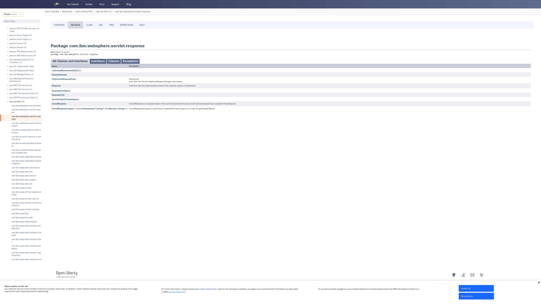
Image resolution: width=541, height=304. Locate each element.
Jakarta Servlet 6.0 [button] (17, 47)
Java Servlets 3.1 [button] (16, 101)
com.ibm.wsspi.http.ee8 (22, 217)
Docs (101, 4)
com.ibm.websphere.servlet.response (26, 117)
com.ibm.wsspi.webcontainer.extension (26, 233)
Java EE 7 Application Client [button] (21, 66)
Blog (128, 4)
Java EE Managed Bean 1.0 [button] (21, 74)
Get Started (72, 4)
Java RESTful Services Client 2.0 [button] (23, 93)
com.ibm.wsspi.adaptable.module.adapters (26, 162)
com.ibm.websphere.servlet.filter (26, 106)
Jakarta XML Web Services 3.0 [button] (22, 51)
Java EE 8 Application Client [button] (21, 70)
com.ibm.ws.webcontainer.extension (26, 144)
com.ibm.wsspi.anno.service (24, 176)
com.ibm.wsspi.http (20, 213)
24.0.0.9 (14, 14)
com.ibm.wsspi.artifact (22, 188)
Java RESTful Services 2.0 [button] (20, 85)
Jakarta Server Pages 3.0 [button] (20, 35)
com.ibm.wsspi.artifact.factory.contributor (27, 204)
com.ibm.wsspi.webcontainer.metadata (26, 247)
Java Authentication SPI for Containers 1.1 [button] (21, 61)
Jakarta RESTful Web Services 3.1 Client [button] (24, 29)
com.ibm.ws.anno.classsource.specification (26, 138)
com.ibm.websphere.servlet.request (26, 111)
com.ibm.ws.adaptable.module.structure (26, 131)
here (417, 289)
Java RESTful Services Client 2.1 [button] (23, 97)
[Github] (454, 275)
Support (115, 4)
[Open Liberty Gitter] (481, 275)
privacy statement (177, 292)
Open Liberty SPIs (84, 11)
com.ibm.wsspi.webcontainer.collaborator (26, 227)
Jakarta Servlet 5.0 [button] (17, 43)
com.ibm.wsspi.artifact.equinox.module (26, 193)
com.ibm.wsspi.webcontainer (24, 222)
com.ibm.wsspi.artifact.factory (25, 199)
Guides (89, 4)
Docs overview (52, 11)
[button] (539, 283)
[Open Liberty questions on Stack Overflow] (463, 275)
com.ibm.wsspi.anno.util (22, 184)
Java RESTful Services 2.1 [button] (20, 89)
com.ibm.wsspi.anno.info (22, 172)
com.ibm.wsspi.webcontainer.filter (26, 240)
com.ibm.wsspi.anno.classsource (26, 167)
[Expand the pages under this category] (7, 28)
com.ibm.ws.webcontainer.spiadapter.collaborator (26, 151)
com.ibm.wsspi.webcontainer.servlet (27, 260)
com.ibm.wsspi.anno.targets (24, 180)
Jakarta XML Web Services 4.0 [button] (22, 55)
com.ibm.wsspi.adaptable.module (26, 157)
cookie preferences (208, 289)
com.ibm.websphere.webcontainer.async (26, 124)
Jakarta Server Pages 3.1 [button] (20, 39)
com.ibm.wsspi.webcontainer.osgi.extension (26, 254)
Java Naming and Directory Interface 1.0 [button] (21, 79)
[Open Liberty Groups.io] (472, 275)
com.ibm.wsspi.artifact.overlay (25, 209)
